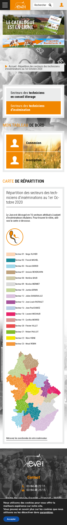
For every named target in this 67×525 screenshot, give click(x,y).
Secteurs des (27, 95)
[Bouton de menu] (5, 5)
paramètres (46, 512)
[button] (50, 5)
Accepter (11, 519)
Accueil (12, 66)
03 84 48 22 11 (35, 486)
